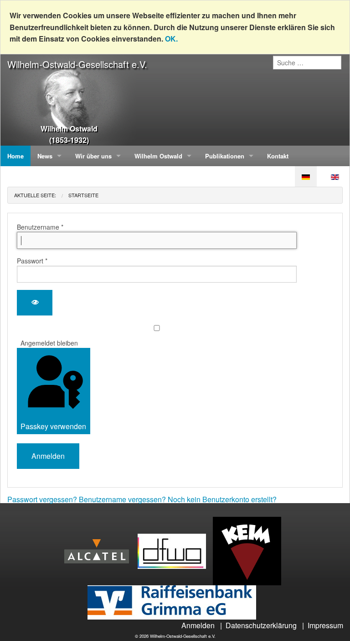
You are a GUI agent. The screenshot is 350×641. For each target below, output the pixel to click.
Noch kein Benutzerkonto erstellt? (222, 499)
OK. (171, 38)
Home (15, 156)
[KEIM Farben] (250, 550)
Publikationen (224, 156)
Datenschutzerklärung (261, 625)
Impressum (325, 625)
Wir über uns (93, 156)
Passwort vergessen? (43, 499)
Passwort (32, 260)
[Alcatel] (100, 550)
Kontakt (277, 156)
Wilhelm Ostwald (158, 156)
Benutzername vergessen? (123, 499)
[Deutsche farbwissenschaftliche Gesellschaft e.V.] (175, 550)
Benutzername (40, 226)
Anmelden (48, 456)
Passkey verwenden (53, 426)
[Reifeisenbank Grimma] (175, 601)
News (44, 156)
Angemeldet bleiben (49, 342)
